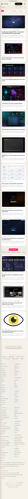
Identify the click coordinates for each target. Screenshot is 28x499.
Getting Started (5, 398)
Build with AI (12, 249)
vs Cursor (16, 393)
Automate (13, 252)
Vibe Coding (4, 413)
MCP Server (4, 376)
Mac (15, 383)
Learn (3, 385)
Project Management (6, 426)
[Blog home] (1, 7)
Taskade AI (4, 407)
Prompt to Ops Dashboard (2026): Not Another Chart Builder (13, 464)
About (3, 379)
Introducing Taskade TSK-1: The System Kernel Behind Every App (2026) (13, 462)
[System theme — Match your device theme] (19, 483)
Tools (15, 369)
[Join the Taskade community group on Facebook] (16, 483)
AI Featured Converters (18, 437)
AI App (15, 427)
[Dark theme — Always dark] (22, 483)
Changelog (5, 470)
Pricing (23, 252)
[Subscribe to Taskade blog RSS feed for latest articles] (14, 483)
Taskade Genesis (5, 452)
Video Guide (4, 410)
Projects (3, 389)
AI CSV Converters (17, 440)
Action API (4, 402)
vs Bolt (15, 394)
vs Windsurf (16, 399)
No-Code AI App (17, 425)
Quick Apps (16, 368)
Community (17, 364)
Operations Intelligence (6, 428)
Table (15, 415)
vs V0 (15, 398)
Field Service (16, 454)
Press (3, 377)
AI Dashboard (16, 430)
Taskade (4, 364)
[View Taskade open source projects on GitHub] (9, 483)
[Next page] (21, 347)
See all (3, 381)
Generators (17, 421)
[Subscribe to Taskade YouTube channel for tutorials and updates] (7, 483)
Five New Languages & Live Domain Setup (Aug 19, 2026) (12, 474)
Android (16, 380)
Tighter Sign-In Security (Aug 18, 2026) (9, 476)
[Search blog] (25, 7)
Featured (16, 366)
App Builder (4, 412)
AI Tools (6, 10)
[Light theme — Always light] (20, 483)
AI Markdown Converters (19, 442)
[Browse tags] (21, 7)
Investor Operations (5, 443)
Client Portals (16, 450)
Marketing (4, 431)
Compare (16, 391)
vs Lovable (16, 396)
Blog (3, 7)
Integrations (18, 252)
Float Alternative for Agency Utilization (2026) (10, 466)
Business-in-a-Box (5, 440)
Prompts (16, 448)
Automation (4, 455)
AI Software (16, 423)
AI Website (16, 428)
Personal (16, 416)
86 (18, 346)
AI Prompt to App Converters (19, 444)
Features (3, 370)
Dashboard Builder (5, 417)
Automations (5, 436)
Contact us (4, 372)
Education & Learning (6, 445)
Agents (8, 252)
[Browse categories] (17, 7)
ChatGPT (16, 411)
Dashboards (16, 371)
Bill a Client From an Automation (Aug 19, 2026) (10, 473)
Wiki (3, 450)
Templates (4, 252)
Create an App (4, 366)
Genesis (3, 387)
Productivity (4, 430)
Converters (17, 435)
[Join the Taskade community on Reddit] (11, 483)
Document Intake (17, 452)
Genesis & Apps (13, 10)
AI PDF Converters (17, 438)
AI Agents (20, 10)
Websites (16, 373)
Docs (3, 396)
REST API (3, 400)
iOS (15, 382)
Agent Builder (4, 415)
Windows (16, 385)
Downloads (17, 377)
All (2, 10)
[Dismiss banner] (25, 1)
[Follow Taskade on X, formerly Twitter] (4, 483)
